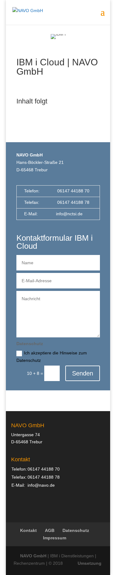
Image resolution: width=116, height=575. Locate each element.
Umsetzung (89, 563)
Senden (82, 373)
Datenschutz (75, 530)
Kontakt (28, 530)
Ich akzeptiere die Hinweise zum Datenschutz (51, 356)
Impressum (54, 537)
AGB (49, 530)
